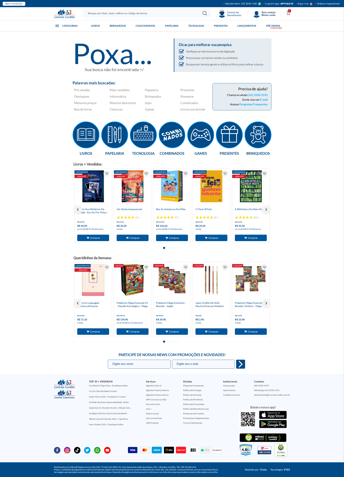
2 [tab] (168, 248)
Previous (77, 209)
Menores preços (85, 103)
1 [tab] (164, 248)
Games (201, 153)
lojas (148, 103)
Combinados (189, 103)
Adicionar (93, 238)
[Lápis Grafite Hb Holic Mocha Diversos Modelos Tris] (211, 280)
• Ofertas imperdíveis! (327, 4)
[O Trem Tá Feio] (211, 186)
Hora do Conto (153, 404)
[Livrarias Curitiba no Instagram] (67, 450)
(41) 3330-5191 (258, 95)
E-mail (264, 99)
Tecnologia (196, 25)
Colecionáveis (145, 25)
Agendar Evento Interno (157, 395)
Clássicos (116, 109)
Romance (187, 96)
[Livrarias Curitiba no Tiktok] (77, 450)
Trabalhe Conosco (231, 395)
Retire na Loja (152, 413)
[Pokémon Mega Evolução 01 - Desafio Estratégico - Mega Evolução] (133, 280)
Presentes (221, 25)
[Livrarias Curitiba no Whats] (97, 450)
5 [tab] (178, 248)
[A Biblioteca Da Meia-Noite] (251, 186)
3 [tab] (171, 248)
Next (266, 209)
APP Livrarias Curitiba (156, 399)
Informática (118, 96)
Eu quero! (240, 364)
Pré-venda (273, 25)
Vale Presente (152, 422)
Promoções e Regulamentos (196, 418)
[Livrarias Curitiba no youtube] (107, 450)
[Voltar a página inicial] (64, 13)
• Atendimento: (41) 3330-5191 (240, 4)
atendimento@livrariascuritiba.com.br (272, 395)
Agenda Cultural (153, 385)
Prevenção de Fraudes (193, 413)
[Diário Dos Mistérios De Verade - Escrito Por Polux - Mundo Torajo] (93, 186)
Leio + (149, 409)
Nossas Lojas (229, 385)
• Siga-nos (302, 4)
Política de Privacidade (193, 404)
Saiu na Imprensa (154, 418)
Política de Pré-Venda (193, 399)
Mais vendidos (120, 90)
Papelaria (171, 25)
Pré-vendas (82, 90)
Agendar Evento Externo (157, 390)
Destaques (81, 96)
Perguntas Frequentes (253, 104)
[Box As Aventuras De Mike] (172, 186)
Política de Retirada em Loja (196, 409)
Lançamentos (246, 25)
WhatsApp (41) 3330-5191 (267, 390)
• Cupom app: (278, 4)
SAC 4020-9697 (261, 385)
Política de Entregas (192, 390)
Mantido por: (256, 469)
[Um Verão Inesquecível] (133, 186)
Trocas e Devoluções (192, 422)
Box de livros (83, 109)
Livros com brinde (192, 109)
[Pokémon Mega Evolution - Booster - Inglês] (172, 280)
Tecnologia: (280, 469)
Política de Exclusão (192, 395)
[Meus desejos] (107, 173)
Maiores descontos (123, 103)
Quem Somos (229, 390)
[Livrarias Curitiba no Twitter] (87, 450)
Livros (95, 25)
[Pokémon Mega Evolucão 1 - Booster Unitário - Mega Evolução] (251, 280)
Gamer (149, 109)
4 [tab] (175, 248)
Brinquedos (118, 25)
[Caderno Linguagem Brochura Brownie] (93, 280)
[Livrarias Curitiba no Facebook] (57, 450)
